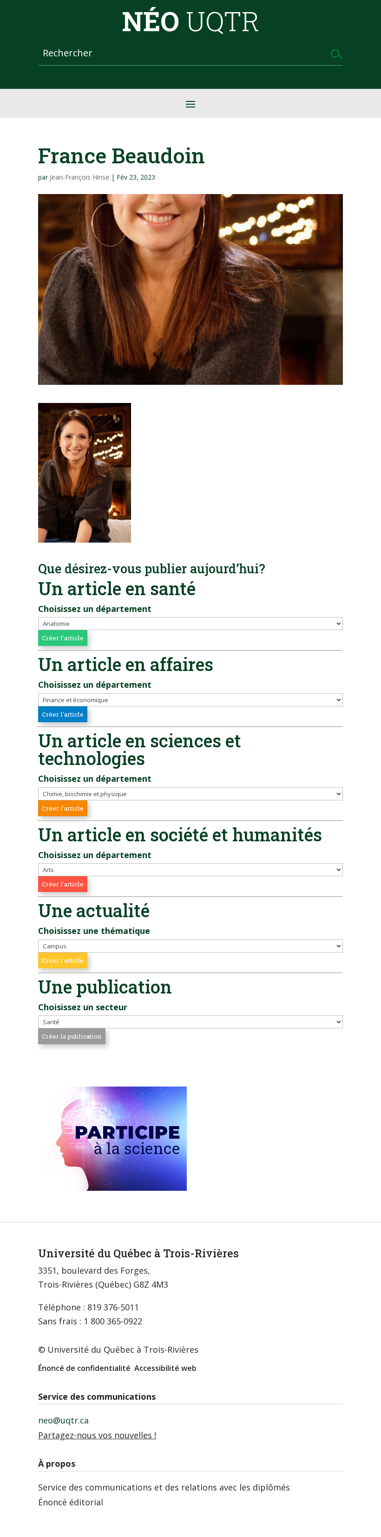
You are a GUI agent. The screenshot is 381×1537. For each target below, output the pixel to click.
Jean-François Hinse (79, 177)
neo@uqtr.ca (63, 1420)
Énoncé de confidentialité (84, 1368)
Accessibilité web (165, 1368)
